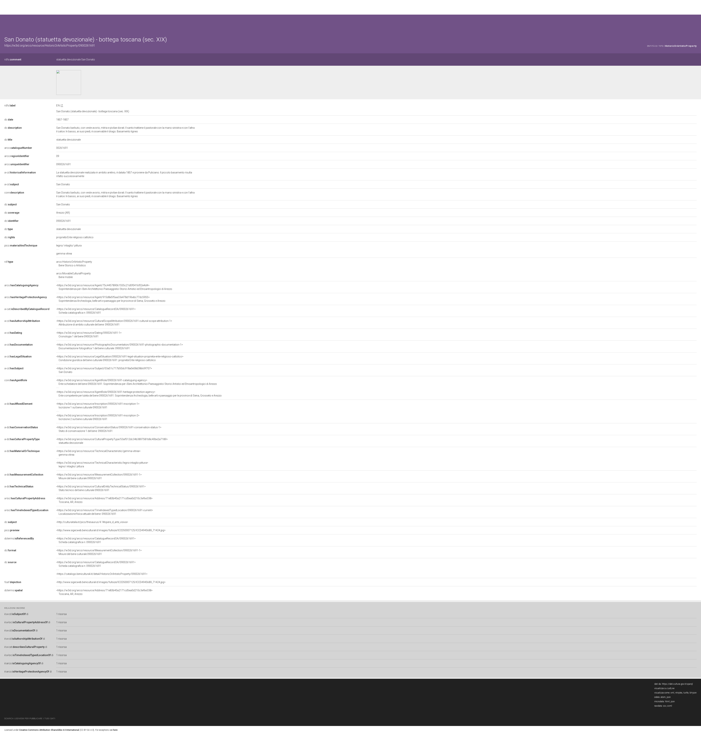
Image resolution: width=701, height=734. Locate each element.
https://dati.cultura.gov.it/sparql (677, 684)
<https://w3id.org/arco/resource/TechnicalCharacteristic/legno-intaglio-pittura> (102, 464)
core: (14, 192)
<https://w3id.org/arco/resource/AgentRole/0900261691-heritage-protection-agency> (139, 393)
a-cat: (26, 309)
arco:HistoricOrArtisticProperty (74, 263)
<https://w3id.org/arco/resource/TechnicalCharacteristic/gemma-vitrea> (98, 453)
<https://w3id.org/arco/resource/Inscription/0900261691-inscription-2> (97, 417)
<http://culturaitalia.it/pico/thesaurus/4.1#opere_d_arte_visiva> (92, 522)
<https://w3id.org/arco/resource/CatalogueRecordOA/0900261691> (96, 311)
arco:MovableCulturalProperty (73, 275)
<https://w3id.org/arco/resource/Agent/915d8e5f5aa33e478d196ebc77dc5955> (110, 299)
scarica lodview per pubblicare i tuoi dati (29, 718)
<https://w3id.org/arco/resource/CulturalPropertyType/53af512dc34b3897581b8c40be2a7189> (112, 441)
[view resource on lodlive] (695, 23)
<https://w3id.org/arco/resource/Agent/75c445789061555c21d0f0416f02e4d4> (114, 287)
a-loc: (24, 498)
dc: (8, 119)
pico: (20, 245)
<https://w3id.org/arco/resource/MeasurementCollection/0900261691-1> (99, 476)
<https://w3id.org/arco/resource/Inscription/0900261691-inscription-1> (97, 405)
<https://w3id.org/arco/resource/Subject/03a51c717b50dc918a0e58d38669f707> (104, 370)
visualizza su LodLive (664, 688)
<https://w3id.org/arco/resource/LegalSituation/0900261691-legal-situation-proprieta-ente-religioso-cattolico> (119, 358)
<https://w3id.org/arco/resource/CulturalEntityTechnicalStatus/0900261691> (101, 488)
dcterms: (19, 538)
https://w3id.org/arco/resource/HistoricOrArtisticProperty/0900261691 (49, 45)
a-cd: (20, 172)
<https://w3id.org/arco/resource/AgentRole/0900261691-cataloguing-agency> (136, 382)
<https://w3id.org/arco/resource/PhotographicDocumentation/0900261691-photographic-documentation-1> (119, 346)
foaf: (12, 582)
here (115, 730)
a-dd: (18, 403)
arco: (18, 147)
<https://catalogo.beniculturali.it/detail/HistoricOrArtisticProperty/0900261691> (102, 573)
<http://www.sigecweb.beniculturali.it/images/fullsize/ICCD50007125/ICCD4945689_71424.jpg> (111, 530)
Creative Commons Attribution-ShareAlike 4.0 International (49, 730)
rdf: (8, 261)
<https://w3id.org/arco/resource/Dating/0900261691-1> (89, 334)
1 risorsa (61, 614)
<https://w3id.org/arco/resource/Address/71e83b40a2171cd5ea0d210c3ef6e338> (104, 500)
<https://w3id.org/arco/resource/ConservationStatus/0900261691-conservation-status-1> (108, 429)
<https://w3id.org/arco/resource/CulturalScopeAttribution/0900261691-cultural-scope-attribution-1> (114, 322)
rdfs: (12, 59)
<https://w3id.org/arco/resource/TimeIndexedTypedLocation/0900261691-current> (104, 512)
